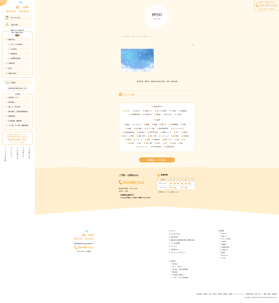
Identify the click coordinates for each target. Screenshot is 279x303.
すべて (128, 111)
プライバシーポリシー (178, 252)
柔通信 (222, 231)
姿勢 (155, 124)
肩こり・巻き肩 (14, 107)
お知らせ (137, 111)
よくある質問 (175, 243)
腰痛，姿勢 (142, 136)
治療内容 (11, 63)
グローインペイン (143, 146)
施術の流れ (12, 73)
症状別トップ (13, 97)
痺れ (140, 143)
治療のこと (148, 111)
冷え (166, 143)
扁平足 (158, 143)
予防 (184, 124)
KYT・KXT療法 (16, 44)
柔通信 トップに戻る (157, 160)
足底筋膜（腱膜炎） (15, 121)
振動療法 (14, 54)
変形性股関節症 (157, 146)
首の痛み (131, 143)
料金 (10, 68)
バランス (138, 124)
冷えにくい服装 (129, 94)
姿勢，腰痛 (149, 143)
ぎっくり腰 (150, 128)
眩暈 (148, 139)
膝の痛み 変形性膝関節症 (18, 111)
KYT (177, 132)
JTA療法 (14, 49)
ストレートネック (178, 128)
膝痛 (181, 143)
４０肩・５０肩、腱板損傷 (18, 125)
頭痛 (129, 128)
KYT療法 (139, 128)
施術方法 (11, 39)
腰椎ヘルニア (167, 132)
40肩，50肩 (153, 136)
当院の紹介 (174, 237)
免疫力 (185, 132)
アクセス (174, 246)
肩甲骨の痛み (154, 132)
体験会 (129, 139)
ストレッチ (139, 139)
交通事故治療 (15, 58)
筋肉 (132, 136)
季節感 (158, 114)
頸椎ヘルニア (168, 139)
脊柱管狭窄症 (163, 128)
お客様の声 (147, 114)
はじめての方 (175, 234)
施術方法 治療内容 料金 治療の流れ (183, 240)
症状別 (173, 261)
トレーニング (165, 136)
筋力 (124, 136)
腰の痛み (11, 102)
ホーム (173, 231)
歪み (128, 125)
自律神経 (174, 124)
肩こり (164, 124)
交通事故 (186, 136)
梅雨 (178, 139)
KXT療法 (176, 136)
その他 (179, 114)
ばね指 (174, 143)
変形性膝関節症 (129, 132)
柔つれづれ (168, 114)
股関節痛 (11, 116)
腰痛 (147, 124)
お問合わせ (174, 249)
